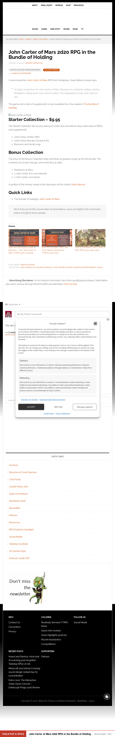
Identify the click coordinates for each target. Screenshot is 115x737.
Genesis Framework (67, 701)
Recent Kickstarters (51, 639)
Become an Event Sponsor (23, 472)
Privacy (12, 631)
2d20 (23, 267)
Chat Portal (15, 479)
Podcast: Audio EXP (19, 558)
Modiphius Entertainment (84, 267)
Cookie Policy (49, 414)
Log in (91, 701)
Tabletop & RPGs (27, 265)
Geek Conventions (18, 493)
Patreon (13, 515)
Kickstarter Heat (17, 501)
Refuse (58, 407)
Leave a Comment (21, 73)
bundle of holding (34, 267)
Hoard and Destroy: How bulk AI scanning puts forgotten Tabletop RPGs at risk (24, 660)
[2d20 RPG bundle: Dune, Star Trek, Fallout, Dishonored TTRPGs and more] (57, 238)
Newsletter (14, 508)
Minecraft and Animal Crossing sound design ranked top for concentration (24, 672)
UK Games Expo (17, 551)
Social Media (15, 536)
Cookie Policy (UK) (18, 486)
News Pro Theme (46, 701)
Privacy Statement (63, 414)
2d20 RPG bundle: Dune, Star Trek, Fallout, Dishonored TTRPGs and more (55, 250)
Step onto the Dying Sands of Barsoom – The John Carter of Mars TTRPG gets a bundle (22, 250)
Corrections (15, 627)
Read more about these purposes (52, 399)
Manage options (85, 407)
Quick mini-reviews (51, 630)
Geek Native (57, 17)
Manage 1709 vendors (29, 399)
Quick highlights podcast (54, 635)
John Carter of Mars (37, 80)
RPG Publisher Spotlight (21, 529)
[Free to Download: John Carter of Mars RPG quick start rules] (90, 238)
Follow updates (51, 70)
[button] (95, 323)
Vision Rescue (78, 184)
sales (99, 267)
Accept (31, 407)
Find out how (70, 284)
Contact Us (14, 622)
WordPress (82, 701)
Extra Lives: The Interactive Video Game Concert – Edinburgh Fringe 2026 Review (24, 684)
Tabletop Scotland (18, 544)
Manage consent (106, 696)
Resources (14, 522)
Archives (13, 465)
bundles (48, 267)
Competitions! (48, 644)
